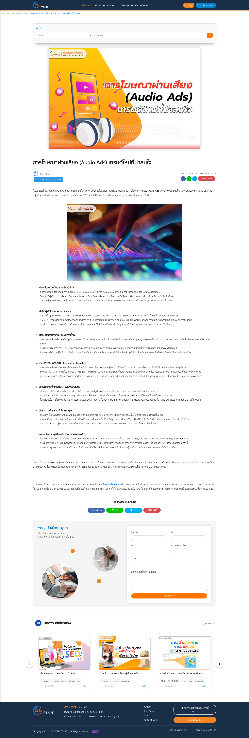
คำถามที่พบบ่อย (142, 5)
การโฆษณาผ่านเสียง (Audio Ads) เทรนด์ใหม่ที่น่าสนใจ (56, 13)
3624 (203, 686)
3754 (83, 686)
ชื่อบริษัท (135, 532)
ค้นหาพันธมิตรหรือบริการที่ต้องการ (196, 709)
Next (219, 664)
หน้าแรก (6, 13)
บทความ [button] (111, 5)
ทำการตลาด (74, 681)
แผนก (133, 545)
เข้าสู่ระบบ (188, 5)
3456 (143, 686)
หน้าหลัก (89, 5)
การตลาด (39, 180)
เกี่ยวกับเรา (100, 5)
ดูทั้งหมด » (209, 623)
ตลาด (183, 681)
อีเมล (133, 559)
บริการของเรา (126, 5)
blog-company (20, 13)
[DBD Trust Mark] (95, 731)
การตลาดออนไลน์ (54, 180)
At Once (49, 174)
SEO (163, 681)
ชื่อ (172, 532)
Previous (29, 664)
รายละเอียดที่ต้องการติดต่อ (143, 572)
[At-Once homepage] (41, 5)
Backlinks (173, 681)
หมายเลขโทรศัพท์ (179, 545)
